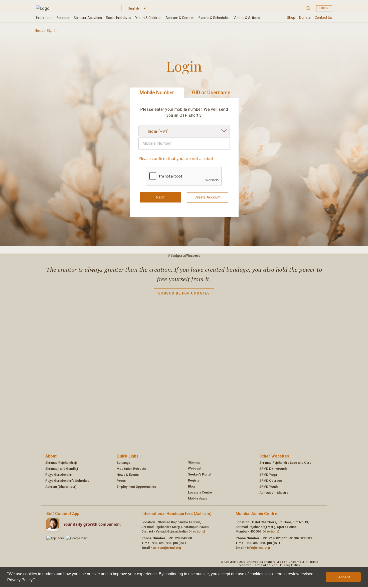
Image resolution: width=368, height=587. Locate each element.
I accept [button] (343, 577)
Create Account (208, 197)
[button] (36, 580)
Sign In (52, 30)
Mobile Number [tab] (157, 93)
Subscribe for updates (184, 293)
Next (160, 197)
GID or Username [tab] (211, 93)
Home (39, 30)
